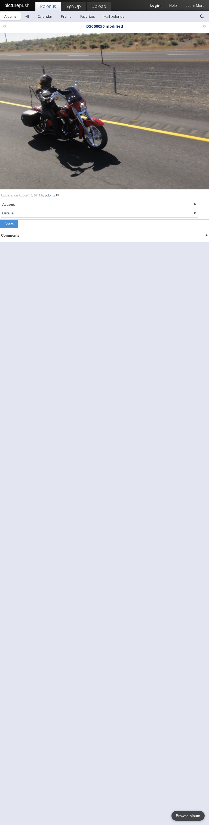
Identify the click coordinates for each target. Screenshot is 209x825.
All (27, 16)
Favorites (87, 16)
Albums (10, 16)
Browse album (188, 816)
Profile (66, 16)
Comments (10, 235)
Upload (98, 6)
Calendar (45, 16)
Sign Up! (74, 6)
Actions (8, 204)
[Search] (202, 16)
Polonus (48, 6)
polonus (50, 195)
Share (9, 224)
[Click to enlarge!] (104, 111)
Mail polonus (113, 16)
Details (8, 213)
